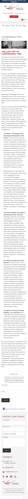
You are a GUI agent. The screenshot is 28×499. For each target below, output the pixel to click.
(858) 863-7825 (9, 467)
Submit (5, 400)
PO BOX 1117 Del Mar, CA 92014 (10, 462)
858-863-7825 (9, 13)
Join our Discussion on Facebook (15, 409)
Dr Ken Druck (14, 7)
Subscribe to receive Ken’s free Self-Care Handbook (14, 1)
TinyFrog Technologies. (18, 492)
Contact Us (14, 16)
